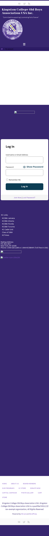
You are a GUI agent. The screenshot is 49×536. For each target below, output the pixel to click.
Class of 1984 (7, 232)
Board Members (29, 484)
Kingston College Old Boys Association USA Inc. (22, 11)
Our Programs (8, 488)
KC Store (22, 488)
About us (15, 484)
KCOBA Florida (8, 224)
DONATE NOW (35, 488)
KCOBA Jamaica (8, 218)
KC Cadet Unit (7, 229)
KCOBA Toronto (8, 226)
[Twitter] (24, 3)
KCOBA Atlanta (8, 221)
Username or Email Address (17, 155)
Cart (40, 493)
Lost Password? (29, 197)
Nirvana (24, 514)
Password (10, 167)
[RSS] (29, 3)
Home (4, 484)
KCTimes (5, 235)
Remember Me (14, 180)
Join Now (17, 197)
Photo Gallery (27, 493)
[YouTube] (19, 3)
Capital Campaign (9, 493)
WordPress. (33, 514)
